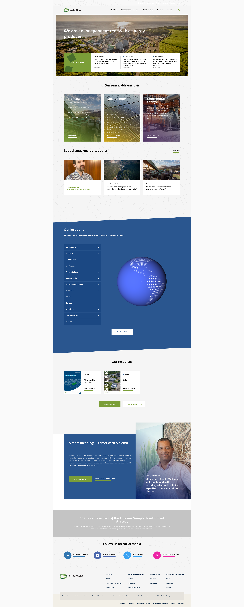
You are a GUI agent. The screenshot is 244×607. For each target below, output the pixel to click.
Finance (153, 578)
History (108, 578)
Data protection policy (160, 603)
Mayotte (128, 596)
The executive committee (114, 583)
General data (110, 587)
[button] (82, 247)
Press (168, 578)
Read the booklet (89, 388)
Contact (123, 603)
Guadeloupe (105, 596)
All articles (176, 150)
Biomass (130, 578)
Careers (169, 587)
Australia (77, 596)
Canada (88, 596)
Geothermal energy (134, 587)
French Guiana (96, 596)
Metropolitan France (139, 596)
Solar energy (131, 583)
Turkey (168, 596)
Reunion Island (151, 596)
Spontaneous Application (105, 478)
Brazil (83, 596)
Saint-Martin (161, 596)
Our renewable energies (136, 574)
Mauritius (122, 596)
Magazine (153, 583)
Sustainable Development (175, 574)
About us (109, 574)
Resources (169, 583)
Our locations (155, 574)
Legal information (143, 603)
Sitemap (131, 603)
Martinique (114, 596)
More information (74, 135)
